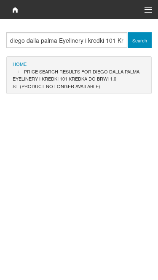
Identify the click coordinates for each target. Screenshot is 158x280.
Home (20, 63)
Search (139, 40)
